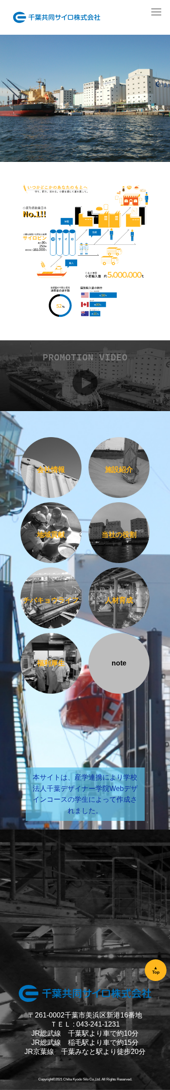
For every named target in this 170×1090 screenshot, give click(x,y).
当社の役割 (119, 534)
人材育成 (119, 600)
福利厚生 (51, 663)
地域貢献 (51, 534)
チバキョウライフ (51, 600)
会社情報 (51, 469)
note (119, 663)
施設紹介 (119, 469)
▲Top (156, 970)
